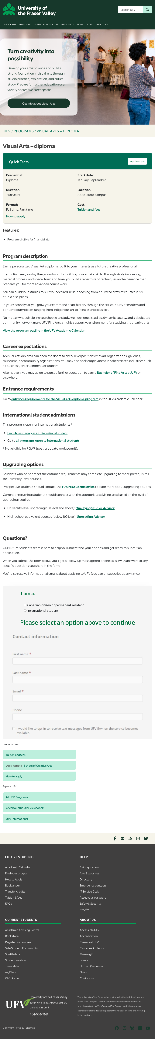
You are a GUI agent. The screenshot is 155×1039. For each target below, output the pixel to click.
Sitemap (30, 1027)
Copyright (8, 1027)
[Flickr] (122, 838)
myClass (10, 972)
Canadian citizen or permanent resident (55, 605)
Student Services (65, 24)
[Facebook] (115, 838)
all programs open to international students (48, 440)
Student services (15, 960)
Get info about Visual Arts (38, 103)
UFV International (17, 818)
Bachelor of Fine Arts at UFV (117, 372)
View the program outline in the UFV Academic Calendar (44, 330)
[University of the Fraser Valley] (29, 9)
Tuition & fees (13, 897)
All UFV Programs (17, 797)
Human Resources (91, 966)
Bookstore (12, 936)
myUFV (84, 909)
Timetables (12, 966)
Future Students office (78, 486)
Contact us (87, 978)
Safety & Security (90, 903)
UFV (7, 130)
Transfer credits (15, 891)
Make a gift (87, 954)
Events (89, 24)
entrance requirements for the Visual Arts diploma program (54, 398)
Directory (86, 879)
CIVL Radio (12, 978)
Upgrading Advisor (91, 516)
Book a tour (12, 885)
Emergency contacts (93, 885)
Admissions (25, 24)
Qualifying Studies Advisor (95, 507)
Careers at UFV (89, 942)
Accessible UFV (89, 930)
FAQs (8, 903)
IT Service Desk (89, 891)
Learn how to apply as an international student (37, 433)
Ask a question (89, 867)
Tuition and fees (89, 209)
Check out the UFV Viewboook (25, 808)
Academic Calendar (17, 867)
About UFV (102, 24)
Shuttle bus (12, 954)
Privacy (20, 1027)
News (80, 24)
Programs (10, 24)
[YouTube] (147, 1028)
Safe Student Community (21, 948)
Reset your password (93, 897)
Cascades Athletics (92, 948)
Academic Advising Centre (22, 930)
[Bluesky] (146, 838)
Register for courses (18, 942)
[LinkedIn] (140, 1028)
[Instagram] (138, 838)
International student (42, 610)
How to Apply (13, 879)
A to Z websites (89, 873)
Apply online (137, 161)
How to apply (15, 216)
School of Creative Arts (38, 765)
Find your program (17, 873)
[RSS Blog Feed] (130, 838)
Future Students (43, 24)
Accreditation (89, 936)
